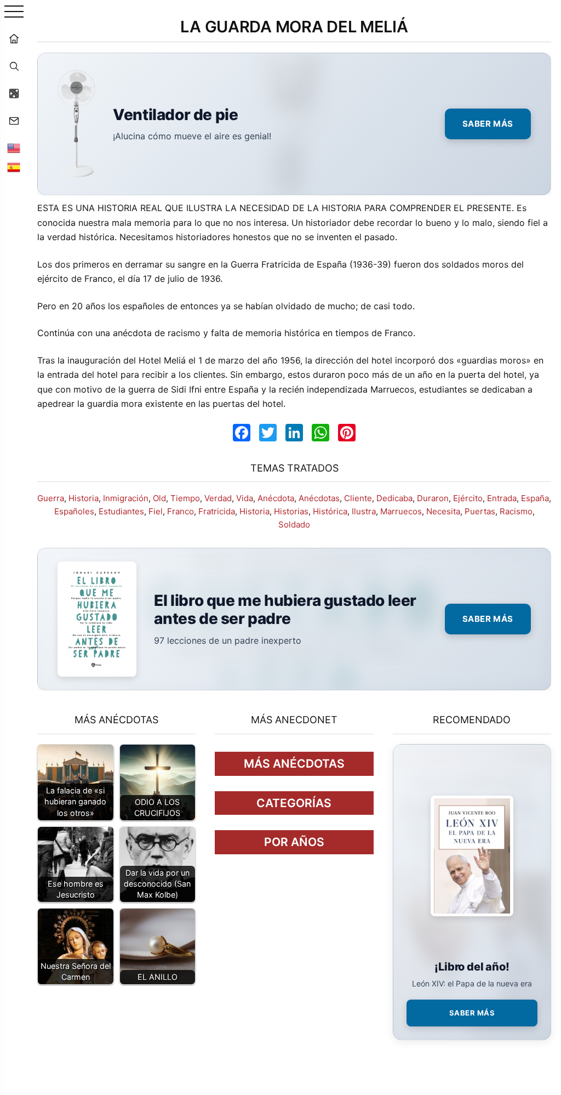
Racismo (516, 511)
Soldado (294, 524)
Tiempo (185, 498)
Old (159, 498)
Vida (244, 498)
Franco (180, 511)
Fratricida (216, 511)
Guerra (50, 498)
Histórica (330, 511)
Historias (291, 511)
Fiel (155, 511)
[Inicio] (13, 38)
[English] (13, 148)
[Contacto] (13, 120)
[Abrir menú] (14, 12)
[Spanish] (13, 167)
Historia (83, 498)
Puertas (480, 511)
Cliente (358, 498)
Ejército (468, 498)
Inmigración (125, 498)
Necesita (443, 511)
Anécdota (275, 498)
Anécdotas (319, 498)
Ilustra (364, 511)
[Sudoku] (13, 93)
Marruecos (401, 511)
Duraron (433, 498)
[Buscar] (13, 66)
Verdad (218, 498)
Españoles (74, 511)
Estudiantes (121, 511)
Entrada (502, 498)
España (535, 498)
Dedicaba (394, 498)
